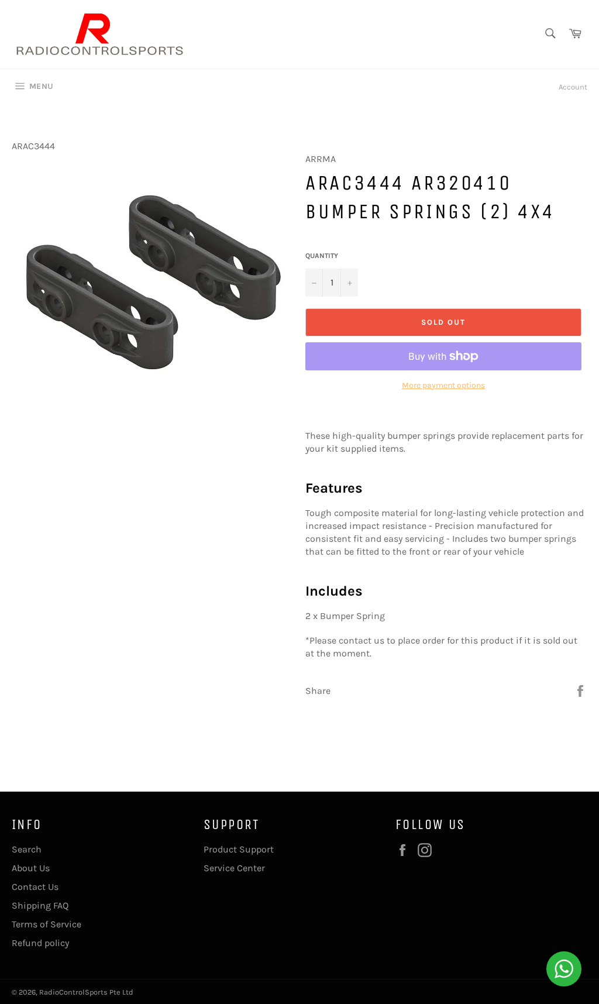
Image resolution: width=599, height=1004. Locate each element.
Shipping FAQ (40, 905)
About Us (31, 868)
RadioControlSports (73, 992)
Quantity (321, 256)
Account (573, 86)
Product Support (239, 849)
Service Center (234, 868)
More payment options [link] (443, 385)
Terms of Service (46, 924)
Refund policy (40, 942)
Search (27, 849)
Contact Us (35, 886)
